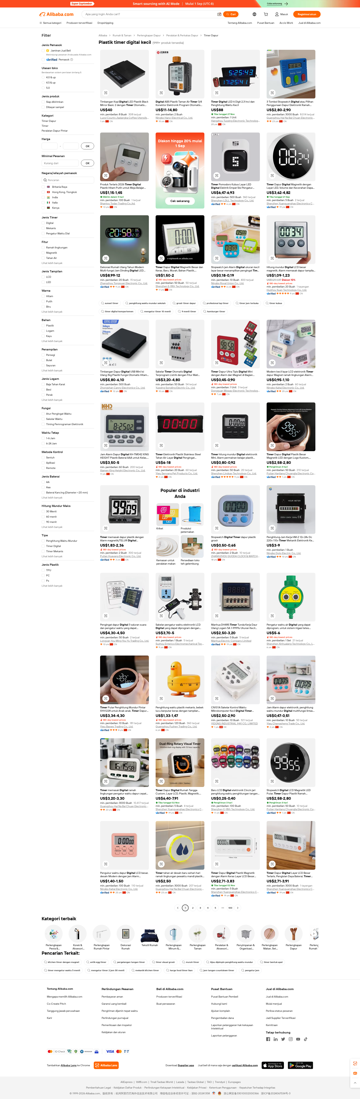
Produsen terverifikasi (169, 996)
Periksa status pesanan (279, 1010)
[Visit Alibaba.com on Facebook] (268, 1039)
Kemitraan (272, 1025)
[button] (219, 14)
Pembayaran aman (112, 996)
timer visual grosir (165, 962)
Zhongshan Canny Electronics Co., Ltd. (122, 387)
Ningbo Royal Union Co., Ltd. (227, 283)
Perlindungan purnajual (115, 1017)
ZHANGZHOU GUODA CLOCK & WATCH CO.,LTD (235, 556)
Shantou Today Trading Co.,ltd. (117, 203)
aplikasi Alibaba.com (245, 1065)
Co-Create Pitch (56, 1003)
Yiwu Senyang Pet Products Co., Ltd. (177, 473)
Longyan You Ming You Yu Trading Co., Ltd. (124, 640)
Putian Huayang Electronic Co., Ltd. (120, 556)
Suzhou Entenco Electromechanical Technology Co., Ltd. (180, 643)
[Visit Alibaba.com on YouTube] (298, 1039)
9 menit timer (189, 311)
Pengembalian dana (222, 1017)
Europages (234, 1081)
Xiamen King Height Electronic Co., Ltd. (122, 470)
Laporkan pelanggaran (224, 1035)
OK (87, 146)
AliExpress (127, 1081)
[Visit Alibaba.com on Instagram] (290, 1039)
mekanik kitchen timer (147, 970)
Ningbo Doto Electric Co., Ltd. (284, 553)
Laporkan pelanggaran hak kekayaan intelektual (232, 1027)
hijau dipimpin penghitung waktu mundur (231, 962)
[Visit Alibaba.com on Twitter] (283, 1039)
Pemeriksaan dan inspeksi (117, 1025)
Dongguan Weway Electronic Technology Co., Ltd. (235, 390)
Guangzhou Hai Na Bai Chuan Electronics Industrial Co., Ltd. (291, 117)
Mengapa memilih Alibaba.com (64, 996)
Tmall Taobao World (161, 1081)
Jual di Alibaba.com (277, 996)
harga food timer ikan (181, 970)
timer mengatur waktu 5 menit (64, 970)
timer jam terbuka (249, 303)
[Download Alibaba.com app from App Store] (273, 1065)
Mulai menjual (274, 1003)
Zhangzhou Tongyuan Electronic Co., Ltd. (124, 283)
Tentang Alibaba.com (60, 988)
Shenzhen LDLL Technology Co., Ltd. (232, 200)
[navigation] (68, 472)
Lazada (180, 1081)
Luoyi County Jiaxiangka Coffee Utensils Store (124, 117)
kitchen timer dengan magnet (63, 962)
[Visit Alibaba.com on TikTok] (305, 1039)
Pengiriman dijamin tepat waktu (120, 1010)
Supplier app (186, 1065)
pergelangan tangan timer (131, 962)
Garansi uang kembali (114, 1003)
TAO (209, 1081)
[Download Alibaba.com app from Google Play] (300, 1065)
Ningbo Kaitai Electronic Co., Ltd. (285, 387)
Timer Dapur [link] (211, 35)
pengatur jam (252, 970)
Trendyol (220, 1081)
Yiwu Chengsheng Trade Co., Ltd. (286, 723)
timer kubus (275, 303)
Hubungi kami (219, 1003)
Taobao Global (195, 1081)
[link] (355, 1063)
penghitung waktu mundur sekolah (147, 303)
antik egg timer (98, 962)
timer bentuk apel (273, 962)
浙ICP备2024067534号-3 (275, 1093)
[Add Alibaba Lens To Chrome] (106, 1065)
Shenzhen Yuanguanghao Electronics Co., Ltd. (291, 203)
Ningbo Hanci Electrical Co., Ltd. (174, 117)
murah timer (192, 962)
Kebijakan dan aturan (114, 1032)
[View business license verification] (214, 1093)
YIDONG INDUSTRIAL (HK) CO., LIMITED (234, 723)
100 (230, 908)
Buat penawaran (165, 1003)
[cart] (266, 14)
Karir (49, 1017)
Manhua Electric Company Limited (231, 640)
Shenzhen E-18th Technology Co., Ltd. (177, 286)
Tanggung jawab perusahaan (63, 1010)
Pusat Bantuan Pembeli (224, 996)
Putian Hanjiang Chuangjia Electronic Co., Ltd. (291, 473)
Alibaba (103, 35)
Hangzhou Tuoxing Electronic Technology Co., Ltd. (235, 120)
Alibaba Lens (68, 1065)
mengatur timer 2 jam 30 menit (107, 970)
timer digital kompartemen (119, 311)
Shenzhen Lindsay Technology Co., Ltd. (233, 473)
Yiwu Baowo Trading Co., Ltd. (116, 726)
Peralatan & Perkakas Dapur (182, 35)
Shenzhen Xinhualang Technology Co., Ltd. (291, 643)
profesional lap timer (218, 303)
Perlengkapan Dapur (149, 35)
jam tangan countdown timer (218, 970)
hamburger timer (216, 311)
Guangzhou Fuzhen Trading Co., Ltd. (176, 726)
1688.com (141, 1081)
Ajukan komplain (220, 1010)
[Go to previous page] (177, 908)
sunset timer (111, 303)
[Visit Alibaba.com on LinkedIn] (275, 1039)
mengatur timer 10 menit (157, 311)
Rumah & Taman (122, 35)
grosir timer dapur (186, 303)
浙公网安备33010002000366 (241, 1093)
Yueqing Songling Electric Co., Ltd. (175, 387)
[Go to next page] (237, 908)
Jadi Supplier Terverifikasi (281, 1017)
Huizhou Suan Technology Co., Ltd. (287, 289)
